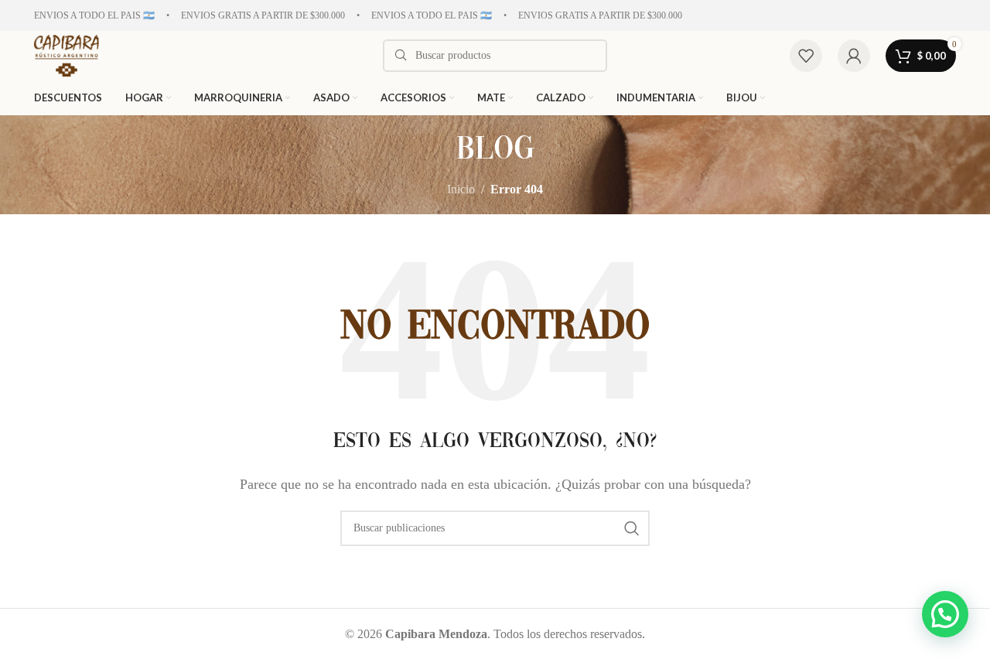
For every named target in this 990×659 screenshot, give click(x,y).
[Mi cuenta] (854, 55)
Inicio (461, 189)
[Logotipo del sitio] (66, 54)
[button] (945, 614)
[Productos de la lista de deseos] (806, 55)
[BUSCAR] (632, 528)
